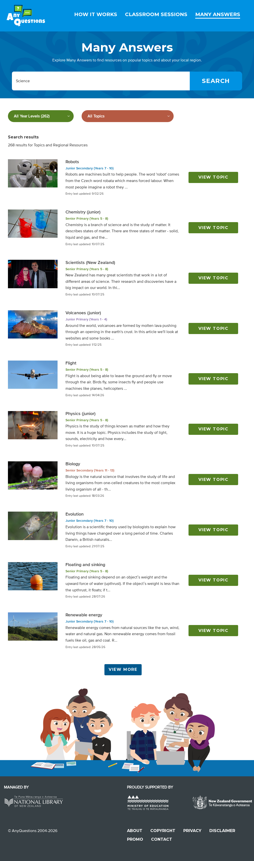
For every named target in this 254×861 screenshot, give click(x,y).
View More (123, 669)
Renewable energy (83, 615)
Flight (70, 363)
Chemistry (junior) (82, 212)
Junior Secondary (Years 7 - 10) (89, 168)
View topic (213, 177)
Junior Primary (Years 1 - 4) (86, 319)
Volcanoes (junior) (83, 312)
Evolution (74, 514)
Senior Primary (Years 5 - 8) (86, 218)
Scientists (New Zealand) (90, 262)
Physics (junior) (80, 413)
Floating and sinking (85, 564)
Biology (72, 464)
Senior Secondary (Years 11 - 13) (89, 470)
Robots (72, 161)
